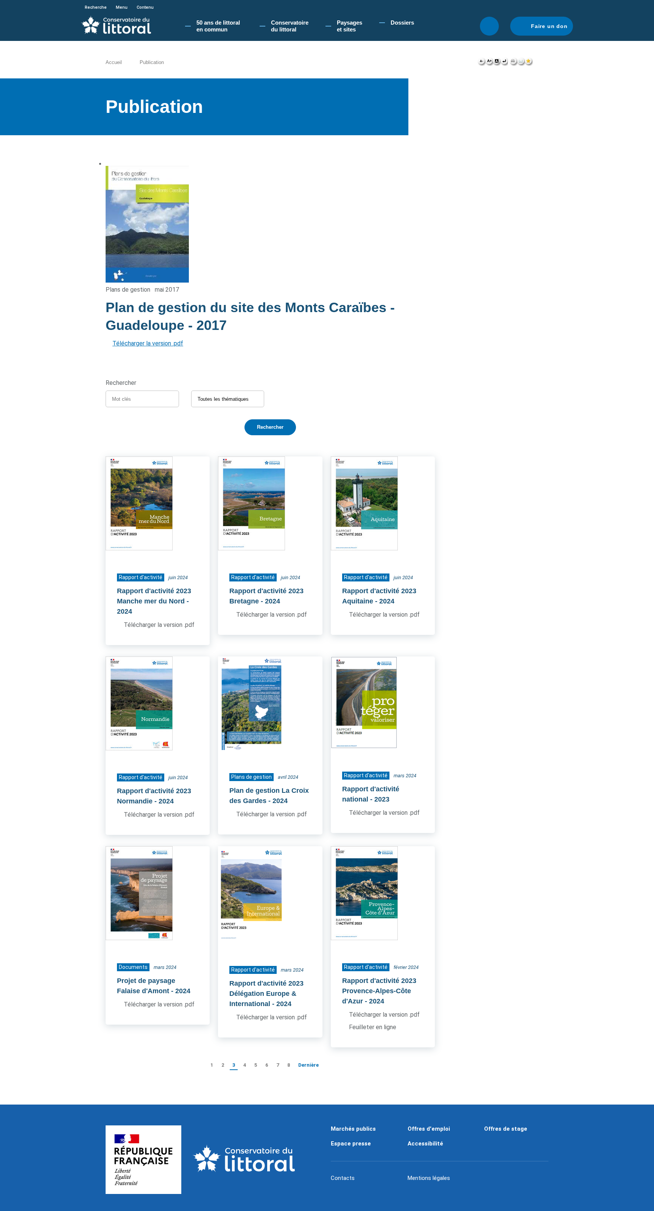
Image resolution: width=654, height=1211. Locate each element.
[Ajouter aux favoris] (529, 63)
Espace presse (351, 1143)
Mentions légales (429, 1178)
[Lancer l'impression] (513, 63)
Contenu (145, 7)
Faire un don (549, 26)
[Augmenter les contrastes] (496, 63)
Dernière (308, 1065)
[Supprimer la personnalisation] (504, 63)
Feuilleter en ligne (372, 1027)
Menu (122, 7)
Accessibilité (425, 1143)
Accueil (114, 62)
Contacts (343, 1178)
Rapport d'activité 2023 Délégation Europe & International (266, 994)
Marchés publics (353, 1128)
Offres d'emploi (429, 1128)
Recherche (96, 7)
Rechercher (489, 26)
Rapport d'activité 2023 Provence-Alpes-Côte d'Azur (379, 991)
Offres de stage (505, 1128)
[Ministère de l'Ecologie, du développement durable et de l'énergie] (143, 1159)
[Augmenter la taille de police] (489, 63)
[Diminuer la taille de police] (482, 63)
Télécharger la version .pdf (147, 343)
